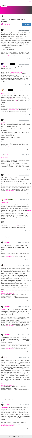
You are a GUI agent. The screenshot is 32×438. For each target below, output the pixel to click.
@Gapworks (4, 407)
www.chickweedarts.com (7, 425)
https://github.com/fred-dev (8, 293)
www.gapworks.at (10, 55)
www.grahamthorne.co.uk (16, 72)
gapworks (7, 30)
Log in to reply (26, 24)
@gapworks (4, 93)
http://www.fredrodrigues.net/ (8, 291)
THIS (11, 99)
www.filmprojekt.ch (13, 109)
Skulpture (7, 64)
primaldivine (8, 404)
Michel (6, 90)
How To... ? (7, 24)
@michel (3, 67)
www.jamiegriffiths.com (7, 424)
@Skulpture (11, 93)
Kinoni (6, 154)
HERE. (29, 210)
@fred (3, 309)
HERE (15, 100)
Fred (6, 265)
